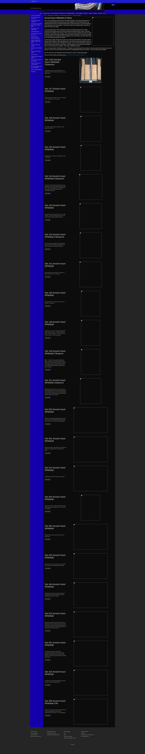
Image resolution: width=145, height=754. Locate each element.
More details (47, 76)
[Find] (105, 11)
